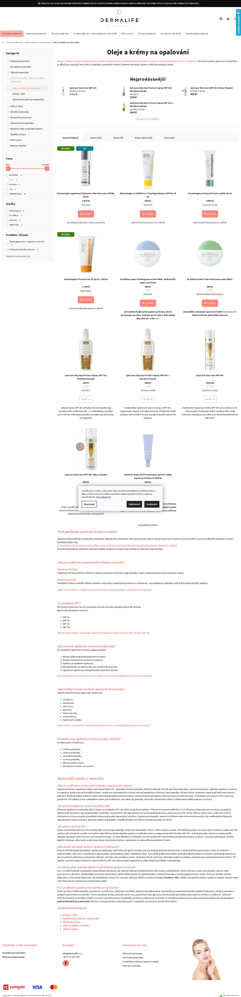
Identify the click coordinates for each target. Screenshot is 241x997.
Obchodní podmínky (133, 957)
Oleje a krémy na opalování (27, 88)
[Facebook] (66, 963)
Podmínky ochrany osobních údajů (140, 961)
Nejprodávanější (143, 137)
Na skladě (15, 175)
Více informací (103, 497)
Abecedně (169, 137)
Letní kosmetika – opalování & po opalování (27, 80)
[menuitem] (12, 34)
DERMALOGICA (17, 193)
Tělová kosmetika (19, 72)
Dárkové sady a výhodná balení (26, 128)
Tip (12, 189)
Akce (13, 179)
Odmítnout (134, 504)
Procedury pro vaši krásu (13, 953)
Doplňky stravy (18, 134)
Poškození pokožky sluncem (23, 249)
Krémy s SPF (19, 93)
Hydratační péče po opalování (28, 99)
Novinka (14, 184)
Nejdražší (119, 137)
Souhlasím (151, 504)
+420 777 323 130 (71, 956)
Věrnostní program (132, 953)
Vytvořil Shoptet (231, 995)
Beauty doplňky (18, 145)
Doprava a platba (132, 965)
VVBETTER (15, 225)
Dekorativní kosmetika (22, 123)
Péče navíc (16, 140)
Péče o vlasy (16, 106)
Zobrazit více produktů (147, 119)
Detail (84, 399)
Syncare (14, 220)
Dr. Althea (15, 215)
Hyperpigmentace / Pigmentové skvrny (27, 243)
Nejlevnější (96, 137)
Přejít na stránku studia (13, 957)
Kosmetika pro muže (21, 117)
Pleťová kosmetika (20, 61)
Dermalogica (16, 210)
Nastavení (89, 504)
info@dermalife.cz (72, 953)
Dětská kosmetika (19, 111)
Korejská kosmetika (20, 66)
